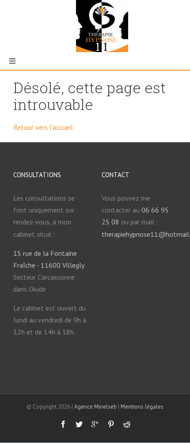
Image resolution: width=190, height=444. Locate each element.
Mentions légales (142, 406)
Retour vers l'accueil (43, 127)
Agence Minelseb (95, 406)
